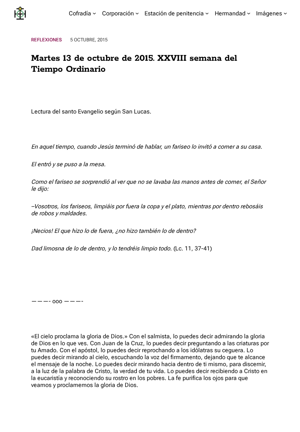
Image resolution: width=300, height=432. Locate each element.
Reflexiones (46, 39)
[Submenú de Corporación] (137, 13)
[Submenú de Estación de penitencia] (207, 13)
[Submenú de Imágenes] (285, 13)
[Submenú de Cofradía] (94, 13)
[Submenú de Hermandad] (249, 13)
